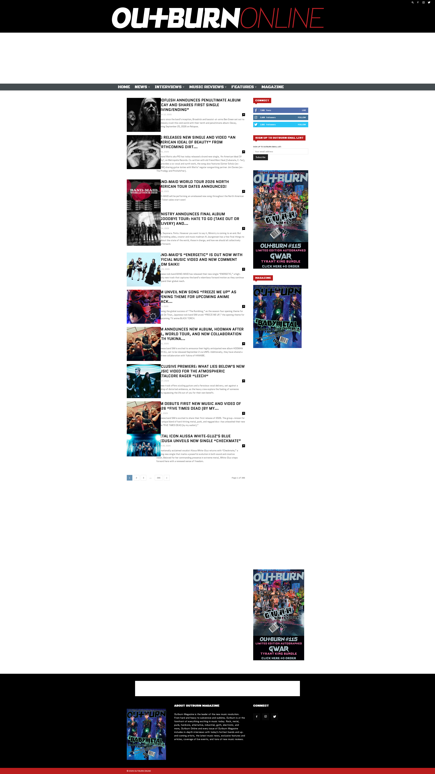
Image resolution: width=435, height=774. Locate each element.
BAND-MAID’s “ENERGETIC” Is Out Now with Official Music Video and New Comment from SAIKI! (199, 259)
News (141, 87)
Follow (302, 117)
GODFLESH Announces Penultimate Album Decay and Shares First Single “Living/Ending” (198, 105)
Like (304, 110)
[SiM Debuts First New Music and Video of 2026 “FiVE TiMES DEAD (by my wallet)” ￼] (144, 418)
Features (242, 87)
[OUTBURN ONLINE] (217, 19)
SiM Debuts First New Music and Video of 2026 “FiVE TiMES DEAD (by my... (198, 406)
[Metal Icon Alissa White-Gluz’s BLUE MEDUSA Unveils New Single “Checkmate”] (144, 445)
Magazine (273, 87)
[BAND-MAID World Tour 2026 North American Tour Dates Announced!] (144, 196)
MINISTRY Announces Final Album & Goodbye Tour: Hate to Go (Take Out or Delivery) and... (197, 218)
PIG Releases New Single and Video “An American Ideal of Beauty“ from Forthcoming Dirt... (196, 142)
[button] (412, 2)
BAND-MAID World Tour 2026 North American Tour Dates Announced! (192, 184)
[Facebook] (417, 2)
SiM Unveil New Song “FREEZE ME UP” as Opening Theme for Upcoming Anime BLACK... (196, 296)
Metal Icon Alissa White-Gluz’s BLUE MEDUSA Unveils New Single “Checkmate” (198, 438)
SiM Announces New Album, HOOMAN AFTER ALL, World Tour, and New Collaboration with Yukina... (200, 334)
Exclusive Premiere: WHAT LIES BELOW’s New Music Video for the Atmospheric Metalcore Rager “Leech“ (200, 371)
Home (124, 87)
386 (158, 477)
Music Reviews (206, 87)
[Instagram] (423, 2)
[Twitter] (429, 2)
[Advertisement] (217, 58)
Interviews (168, 87)
